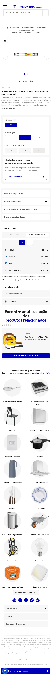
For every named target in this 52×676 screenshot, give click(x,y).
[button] (4, 671)
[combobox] (23, 13)
